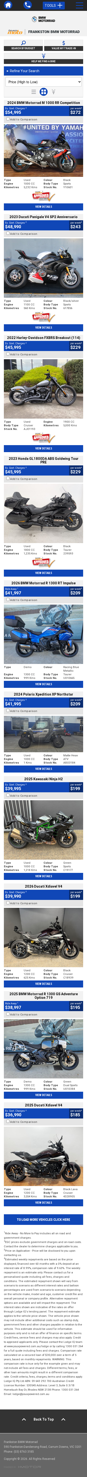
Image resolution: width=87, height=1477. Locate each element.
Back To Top (44, 1419)
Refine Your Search (22, 71)
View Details (43, 206)
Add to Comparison (23, 119)
